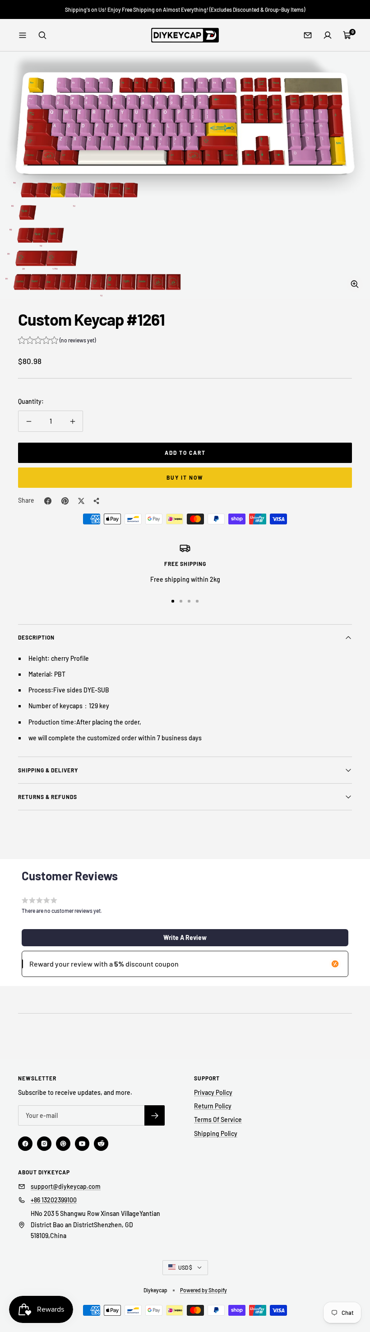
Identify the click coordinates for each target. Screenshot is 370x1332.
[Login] (327, 35)
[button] (57, 341)
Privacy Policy (213, 1092)
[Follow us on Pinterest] (63, 1143)
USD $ (185, 1267)
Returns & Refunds (47, 797)
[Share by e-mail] (96, 501)
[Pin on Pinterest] (64, 500)
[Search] (42, 35)
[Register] (154, 1115)
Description (36, 637)
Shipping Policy (215, 1133)
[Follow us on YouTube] (82, 1143)
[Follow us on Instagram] (44, 1143)
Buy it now (185, 477)
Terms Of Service (218, 1119)
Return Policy (212, 1106)
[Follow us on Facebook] (25, 1143)
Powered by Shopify (203, 1290)
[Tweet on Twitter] (81, 501)
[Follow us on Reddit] (101, 1143)
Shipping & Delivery (48, 770)
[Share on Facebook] (47, 500)
